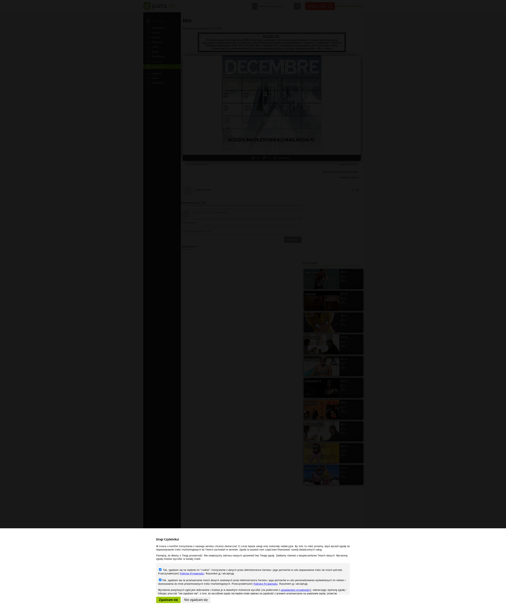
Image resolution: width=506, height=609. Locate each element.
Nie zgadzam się (196, 599)
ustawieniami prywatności (295, 590)
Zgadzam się (168, 599)
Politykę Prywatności (192, 573)
